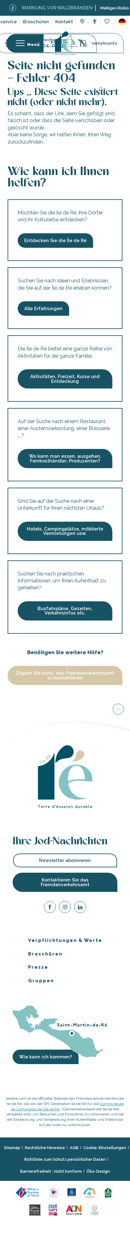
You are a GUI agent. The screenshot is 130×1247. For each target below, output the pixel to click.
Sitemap (12, 1147)
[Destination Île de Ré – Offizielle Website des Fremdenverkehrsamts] (65, 43)
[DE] (122, 22)
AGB (74, 1147)
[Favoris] (107, 22)
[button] (122, 22)
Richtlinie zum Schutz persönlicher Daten (65, 1159)
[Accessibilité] (95, 21)
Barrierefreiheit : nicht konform (51, 1171)
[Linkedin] (80, 908)
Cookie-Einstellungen (104, 1147)
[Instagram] (65, 908)
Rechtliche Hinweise (45, 1147)
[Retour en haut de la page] (118, 709)
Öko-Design (98, 1171)
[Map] (82, 22)
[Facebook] (50, 908)
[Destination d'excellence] (54, 1192)
